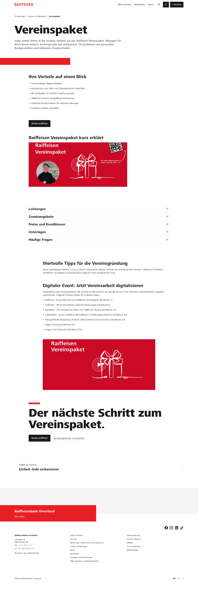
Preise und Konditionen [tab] (47, 224)
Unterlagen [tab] (37, 232)
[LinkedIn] (176, 528)
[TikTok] (181, 528)
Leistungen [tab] (37, 209)
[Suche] (159, 4)
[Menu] (166, 4)
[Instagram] (171, 528)
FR (179, 578)
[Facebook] (166, 528)
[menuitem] (124, 4)
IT (182, 578)
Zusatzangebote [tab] (41, 217)
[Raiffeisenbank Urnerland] (24, 4)
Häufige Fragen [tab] (41, 240)
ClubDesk (74, 269)
